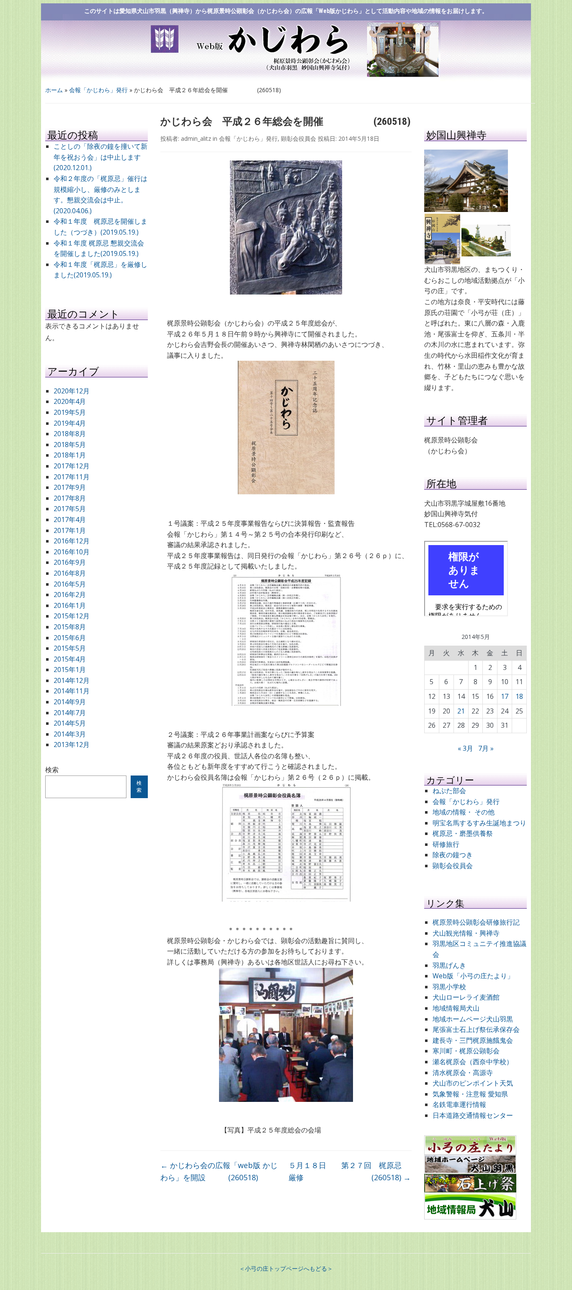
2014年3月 (70, 734)
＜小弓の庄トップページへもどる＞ (286, 1268)
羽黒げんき (449, 965)
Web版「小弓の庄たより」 (473, 975)
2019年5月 (70, 412)
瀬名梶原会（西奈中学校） (473, 1061)
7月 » (486, 748)
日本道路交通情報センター (473, 1115)
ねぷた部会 (449, 790)
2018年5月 (70, 444)
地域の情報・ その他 (464, 812)
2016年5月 (70, 584)
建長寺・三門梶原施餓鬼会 (473, 1040)
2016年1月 (70, 605)
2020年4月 (70, 401)
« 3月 (465, 748)
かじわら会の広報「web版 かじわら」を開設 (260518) (219, 1171)
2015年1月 (70, 669)
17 (504, 696)
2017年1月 (70, 530)
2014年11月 (72, 690)
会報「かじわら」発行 (98, 90)
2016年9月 (70, 562)
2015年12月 (72, 615)
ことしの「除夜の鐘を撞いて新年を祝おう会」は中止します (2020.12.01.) (100, 157)
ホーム (54, 90)
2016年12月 (72, 540)
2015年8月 (70, 626)
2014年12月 (72, 680)
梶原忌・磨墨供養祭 (463, 833)
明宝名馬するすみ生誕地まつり (479, 822)
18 (519, 696)
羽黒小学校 (449, 986)
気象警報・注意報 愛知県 (470, 1094)
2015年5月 (70, 648)
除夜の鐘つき (453, 854)
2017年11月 (72, 476)
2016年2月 (70, 594)
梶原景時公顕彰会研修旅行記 (476, 922)
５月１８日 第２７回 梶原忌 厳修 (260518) (350, 1171)
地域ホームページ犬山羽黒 (473, 1019)
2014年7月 (70, 712)
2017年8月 (70, 498)
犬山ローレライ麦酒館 (466, 997)
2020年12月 (72, 391)
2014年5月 (70, 723)
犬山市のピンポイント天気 (473, 1083)
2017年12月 (72, 466)
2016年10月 (72, 551)
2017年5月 (70, 508)
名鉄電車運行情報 (459, 1104)
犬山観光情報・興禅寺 (469, 933)
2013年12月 (72, 744)
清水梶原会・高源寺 (463, 1072)
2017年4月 (70, 519)
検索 (52, 769)
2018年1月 (70, 455)
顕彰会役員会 (298, 138)
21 (461, 711)
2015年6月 (70, 637)
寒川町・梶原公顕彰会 (466, 1050)
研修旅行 (446, 844)
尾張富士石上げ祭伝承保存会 (476, 1029)
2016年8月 (70, 573)
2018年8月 (70, 433)
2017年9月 (70, 487)
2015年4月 (70, 659)
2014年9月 (70, 701)
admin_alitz (196, 138)
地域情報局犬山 (456, 1008)
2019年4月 (70, 423)
